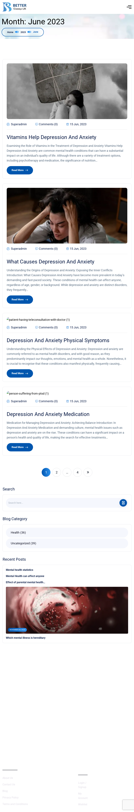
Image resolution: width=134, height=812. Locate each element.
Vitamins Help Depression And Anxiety (51, 137)
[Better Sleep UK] (14, 6)
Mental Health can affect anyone (25, 576)
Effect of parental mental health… (25, 582)
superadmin (19, 124)
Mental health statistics (19, 569)
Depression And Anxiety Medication (48, 414)
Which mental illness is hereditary (25, 637)
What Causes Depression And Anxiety (50, 262)
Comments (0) (48, 124)
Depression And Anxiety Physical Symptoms (58, 340)
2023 (23, 32)
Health (18, 532)
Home (10, 32)
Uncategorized (23, 543)
